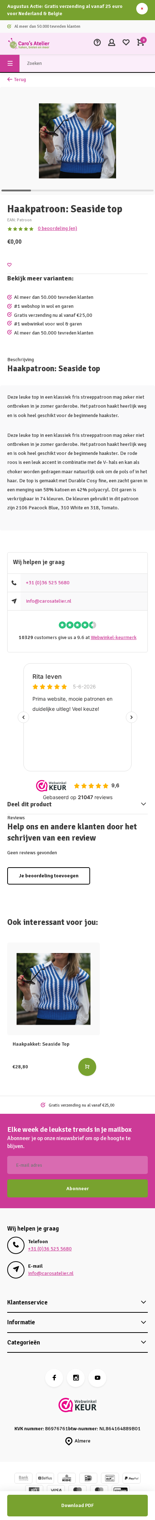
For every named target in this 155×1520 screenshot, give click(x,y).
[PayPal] (132, 1479)
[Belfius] (45, 1479)
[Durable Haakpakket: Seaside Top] (53, 989)
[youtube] (97, 1378)
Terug (20, 79)
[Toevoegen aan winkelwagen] (87, 1067)
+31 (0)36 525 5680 (48, 583)
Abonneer (77, 1189)
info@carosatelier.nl (48, 601)
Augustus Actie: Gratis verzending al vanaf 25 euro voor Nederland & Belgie (65, 10)
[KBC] (67, 1479)
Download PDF (77, 1505)
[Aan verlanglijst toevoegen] (9, 265)
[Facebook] (54, 1378)
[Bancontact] (110, 1479)
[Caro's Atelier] (28, 43)
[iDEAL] (88, 1479)
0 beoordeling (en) (57, 228)
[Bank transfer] (23, 1479)
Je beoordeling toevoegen (49, 876)
